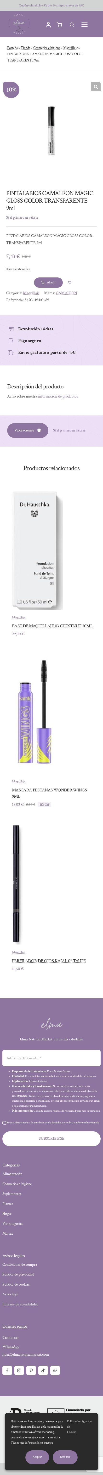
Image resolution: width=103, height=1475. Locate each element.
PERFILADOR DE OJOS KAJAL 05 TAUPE (49, 961)
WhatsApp (10, 1346)
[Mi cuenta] (48, 25)
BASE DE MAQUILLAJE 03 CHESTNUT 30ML (52, 626)
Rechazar (65, 1457)
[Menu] (84, 24)
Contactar (10, 1338)
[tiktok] (43, 1370)
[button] (96, 86)
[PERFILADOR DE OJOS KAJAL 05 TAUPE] (15, 826)
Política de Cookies (71, 1427)
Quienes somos (14, 1326)
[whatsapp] (55, 1370)
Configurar (83, 1422)
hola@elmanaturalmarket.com (25, 1354)
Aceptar (37, 1457)
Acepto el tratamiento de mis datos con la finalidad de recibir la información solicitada (52, 1122)
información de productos (58, 396)
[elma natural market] (19, 14)
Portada (12, 48)
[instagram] (19, 1370)
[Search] (72, 24)
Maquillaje (70, 48)
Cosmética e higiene (46, 48)
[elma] (51, 1019)
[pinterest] (31, 1370)
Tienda (25, 48)
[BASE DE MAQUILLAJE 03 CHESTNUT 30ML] (35, 491)
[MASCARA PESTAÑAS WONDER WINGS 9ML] (34, 655)
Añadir (51, 282)
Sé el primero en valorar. (22, 217)
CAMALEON (66, 293)
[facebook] (7, 1370)
